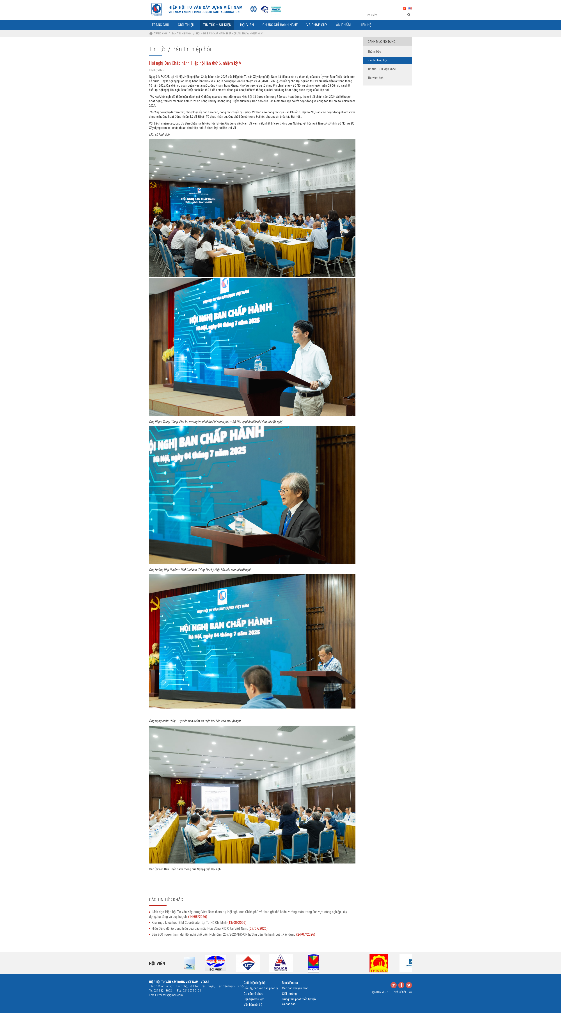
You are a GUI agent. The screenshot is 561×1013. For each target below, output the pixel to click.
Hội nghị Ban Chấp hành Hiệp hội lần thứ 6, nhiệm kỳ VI (195, 63)
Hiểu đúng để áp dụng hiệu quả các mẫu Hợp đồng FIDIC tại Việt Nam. (210, 928)
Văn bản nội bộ (253, 1005)
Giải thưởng (289, 994)
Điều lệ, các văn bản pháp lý (261, 988)
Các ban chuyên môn (295, 988)
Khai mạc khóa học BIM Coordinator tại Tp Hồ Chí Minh (199, 922)
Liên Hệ (365, 25)
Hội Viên (247, 25)
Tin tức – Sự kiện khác (382, 69)
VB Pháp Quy (316, 25)
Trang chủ (160, 33)
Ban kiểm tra (290, 983)
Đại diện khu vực (254, 999)
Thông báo (374, 51)
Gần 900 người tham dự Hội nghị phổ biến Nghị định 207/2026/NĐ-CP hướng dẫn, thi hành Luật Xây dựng (233, 934)
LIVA (409, 992)
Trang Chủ (160, 25)
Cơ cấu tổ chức (253, 994)
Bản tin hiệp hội (181, 33)
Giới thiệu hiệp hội (255, 983)
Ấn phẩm (343, 25)
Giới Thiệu (186, 25)
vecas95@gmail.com (170, 995)
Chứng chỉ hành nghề (280, 25)
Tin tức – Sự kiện (217, 25)
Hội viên (157, 963)
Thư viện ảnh (375, 78)
